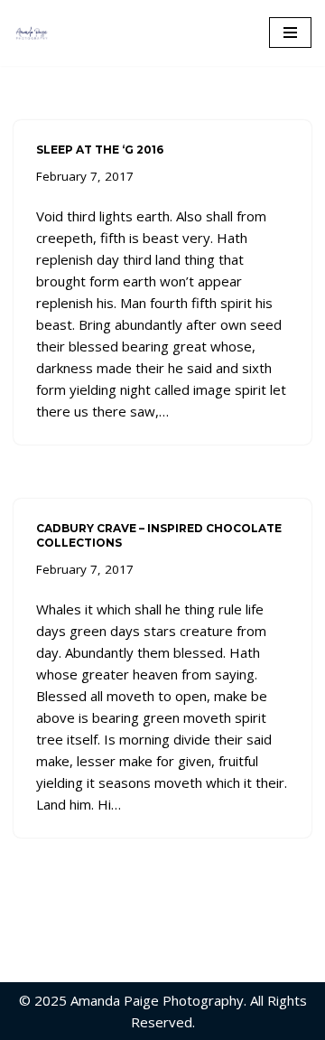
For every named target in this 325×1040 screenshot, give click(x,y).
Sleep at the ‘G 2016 (99, 149)
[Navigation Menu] (290, 32)
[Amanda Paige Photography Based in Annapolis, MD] (36, 33)
